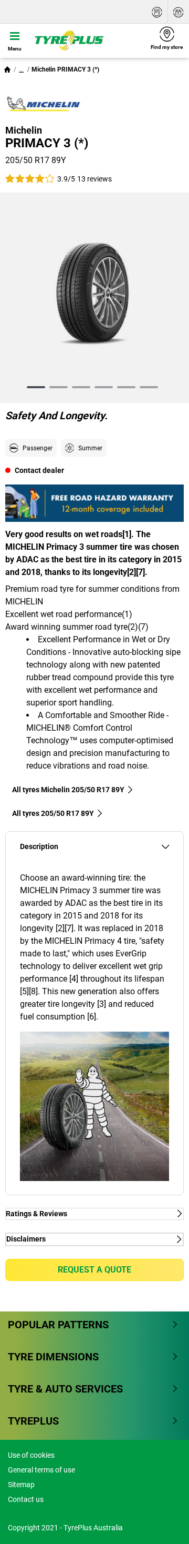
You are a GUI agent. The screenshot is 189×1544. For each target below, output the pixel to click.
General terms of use (41, 1470)
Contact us (26, 1499)
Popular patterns (58, 1324)
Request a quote (94, 1270)
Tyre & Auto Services (65, 1389)
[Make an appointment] (178, 12)
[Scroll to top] (161, 1521)
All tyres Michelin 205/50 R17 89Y (68, 789)
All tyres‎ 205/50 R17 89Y (53, 813)
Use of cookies (31, 1455)
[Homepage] (7, 69)
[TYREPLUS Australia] (86, 40)
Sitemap (21, 1484)
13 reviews (94, 179)
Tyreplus (33, 1421)
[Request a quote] (156, 12)
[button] (21, 69)
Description (39, 846)
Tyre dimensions (53, 1356)
